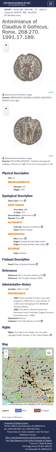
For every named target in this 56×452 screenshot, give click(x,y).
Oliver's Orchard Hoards (24, 264)
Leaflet (50, 92)
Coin (21, 200)
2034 (30, 278)
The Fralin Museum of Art (29, 321)
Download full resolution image (18, 94)
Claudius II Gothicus (31, 227)
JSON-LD (42, 9)
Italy (37, 241)
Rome (21, 238)
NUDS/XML (18, 9)
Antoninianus (27, 215)
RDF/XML (29, 9)
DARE (38, 404)
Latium (43, 241)
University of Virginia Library (16, 423)
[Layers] (49, 352)
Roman (23, 318)
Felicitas (22, 253)
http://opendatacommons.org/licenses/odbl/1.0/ (27, 437)
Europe (24, 241)
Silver (18, 218)
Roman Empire (26, 229)
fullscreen (17, 417)
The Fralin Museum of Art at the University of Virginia (29, 440)
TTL (35, 9)
